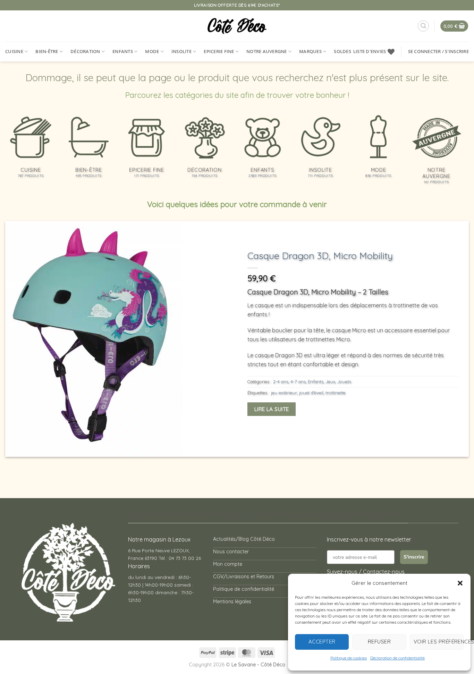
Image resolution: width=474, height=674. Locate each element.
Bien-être (46, 51)
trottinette (335, 392)
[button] (460, 583)
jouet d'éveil (311, 392)
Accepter (322, 641)
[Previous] (23, 338)
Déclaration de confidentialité (397, 657)
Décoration (85, 51)
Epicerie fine (219, 51)
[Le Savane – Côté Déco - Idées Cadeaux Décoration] (237, 26)
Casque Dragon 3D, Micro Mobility (320, 256)
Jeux (330, 381)
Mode (152, 51)
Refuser (379, 641)
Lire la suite (271, 409)
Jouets (344, 381)
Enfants (122, 51)
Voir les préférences (439, 641)
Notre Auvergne (266, 51)
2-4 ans (280, 381)
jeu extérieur (284, 392)
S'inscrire (414, 557)
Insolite (181, 51)
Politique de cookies (348, 657)
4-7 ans (298, 381)
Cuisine (14, 51)
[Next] (451, 338)
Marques (310, 51)
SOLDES (342, 51)
